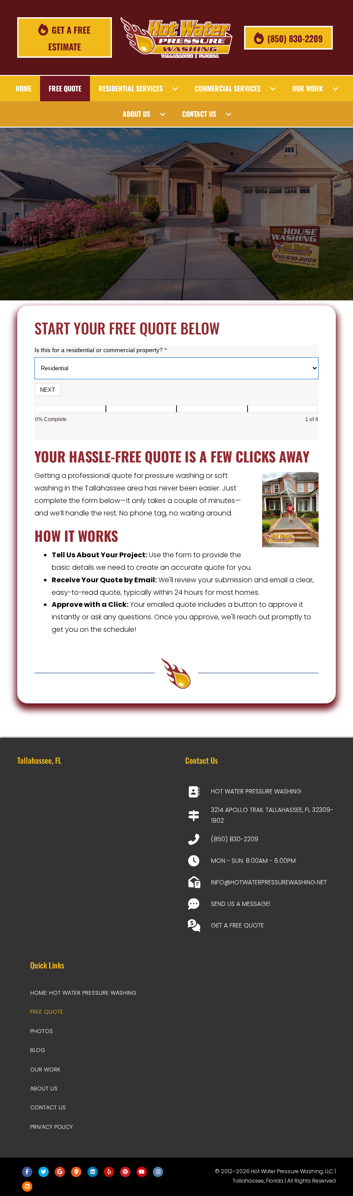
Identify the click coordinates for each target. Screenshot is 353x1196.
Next (47, 390)
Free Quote (46, 1012)
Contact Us (48, 1107)
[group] (176, 416)
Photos (41, 1031)
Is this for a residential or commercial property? (100, 350)
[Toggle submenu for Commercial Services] (273, 89)
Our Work (45, 1069)
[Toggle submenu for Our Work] (335, 89)
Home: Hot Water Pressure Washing (83, 993)
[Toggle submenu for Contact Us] (228, 114)
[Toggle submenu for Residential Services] (175, 89)
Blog (37, 1050)
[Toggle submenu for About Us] (162, 114)
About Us (44, 1088)
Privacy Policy (51, 1127)
